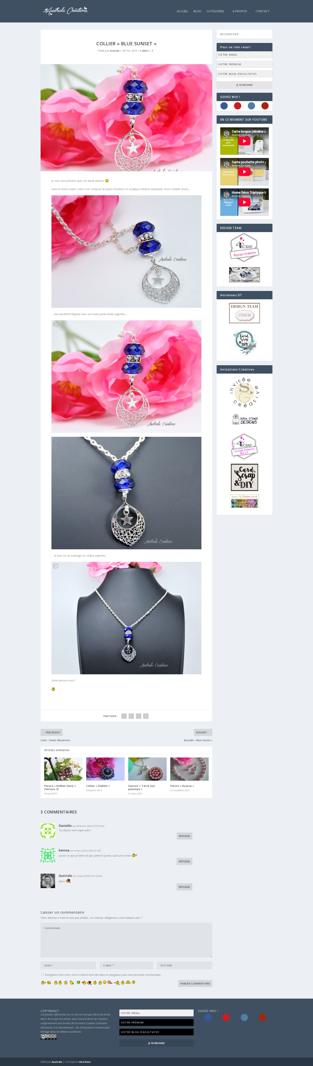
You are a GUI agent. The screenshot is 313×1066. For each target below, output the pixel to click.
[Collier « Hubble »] (105, 768)
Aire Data (85, 1061)
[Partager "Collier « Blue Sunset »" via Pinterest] (138, 716)
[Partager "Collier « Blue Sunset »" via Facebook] (124, 716)
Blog (197, 11)
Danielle (65, 825)
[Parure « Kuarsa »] (189, 768)
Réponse (184, 836)
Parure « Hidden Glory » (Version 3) (60, 787)
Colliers (144, 50)
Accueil (182, 11)
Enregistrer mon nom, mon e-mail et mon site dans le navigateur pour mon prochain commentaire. (103, 975)
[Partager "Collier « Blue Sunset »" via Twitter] (131, 716)
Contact (263, 11)
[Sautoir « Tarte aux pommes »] (147, 768)
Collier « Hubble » (98, 786)
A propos (240, 11)
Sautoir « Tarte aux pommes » (141, 787)
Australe (114, 50)
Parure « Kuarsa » (182, 786)
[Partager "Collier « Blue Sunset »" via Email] (145, 716)
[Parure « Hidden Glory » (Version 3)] (63, 768)
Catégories (215, 11)
